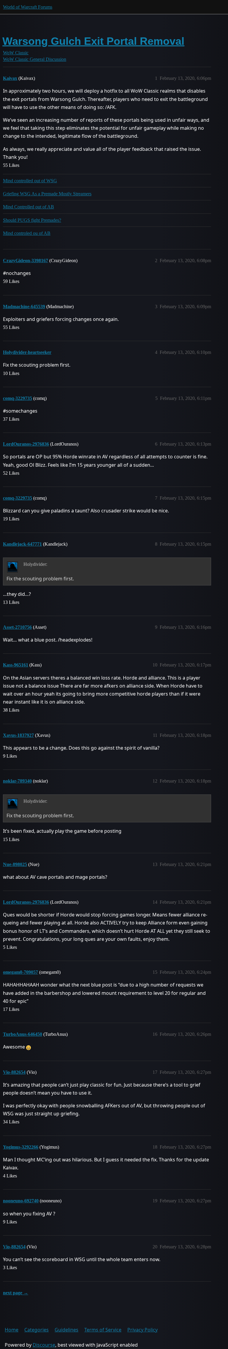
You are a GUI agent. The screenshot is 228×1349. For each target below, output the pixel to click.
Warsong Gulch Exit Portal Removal (93, 41)
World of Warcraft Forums (27, 7)
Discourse (44, 1345)
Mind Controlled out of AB (28, 206)
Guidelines (66, 1329)
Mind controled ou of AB (26, 233)
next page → (15, 1292)
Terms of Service (102, 1329)
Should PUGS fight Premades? (32, 220)
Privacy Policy (142, 1329)
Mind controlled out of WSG (30, 180)
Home (11, 1329)
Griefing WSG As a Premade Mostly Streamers (47, 193)
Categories (36, 1329)
